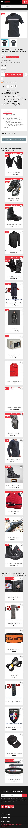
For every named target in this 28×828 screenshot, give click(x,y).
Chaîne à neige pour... (14, 198)
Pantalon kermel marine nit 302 (14, 303)
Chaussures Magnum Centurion (14, 224)
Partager (7, 86)
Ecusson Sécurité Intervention (14, 727)
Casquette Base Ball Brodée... (14, 753)
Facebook (2, 806)
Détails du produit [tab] (10, 114)
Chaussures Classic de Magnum (14, 563)
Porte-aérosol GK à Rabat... (14, 623)
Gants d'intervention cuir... (14, 277)
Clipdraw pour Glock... (14, 537)
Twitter (6, 806)
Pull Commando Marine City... (14, 459)
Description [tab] (7, 112)
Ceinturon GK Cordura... (14, 779)
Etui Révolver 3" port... (14, 433)
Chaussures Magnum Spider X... (14, 485)
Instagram (12, 806)
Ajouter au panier (14, 75)
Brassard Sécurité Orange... (14, 649)
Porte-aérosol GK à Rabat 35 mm (14, 701)
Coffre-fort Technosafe (14, 355)
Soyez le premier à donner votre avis (15, 139)
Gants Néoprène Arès (14, 172)
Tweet (11, 86)
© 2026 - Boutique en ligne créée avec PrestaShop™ (11, 825)
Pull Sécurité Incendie (14, 511)
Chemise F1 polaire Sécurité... (14, 381)
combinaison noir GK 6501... (14, 329)
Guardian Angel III (14, 675)
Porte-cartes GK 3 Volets (14, 597)
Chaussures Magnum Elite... (14, 407)
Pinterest (15, 86)
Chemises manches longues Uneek (14, 250)
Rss (9, 806)
